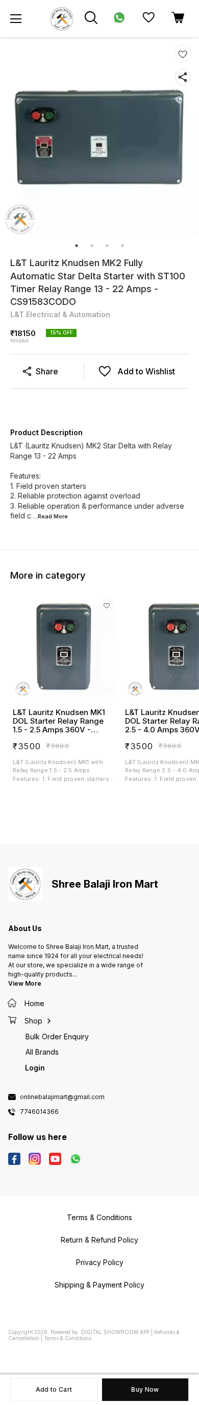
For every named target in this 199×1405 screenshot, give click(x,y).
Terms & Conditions (67, 1338)
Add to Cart (54, 1389)
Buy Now (145, 1389)
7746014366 (39, 1111)
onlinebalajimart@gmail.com (62, 1097)
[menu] (15, 19)
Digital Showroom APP (115, 1332)
